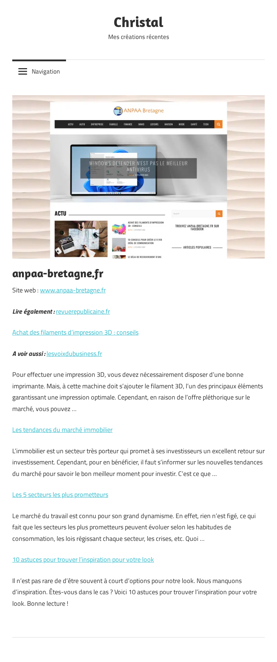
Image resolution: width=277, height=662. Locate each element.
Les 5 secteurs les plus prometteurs (60, 494)
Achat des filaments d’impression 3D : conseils (75, 332)
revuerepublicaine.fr (83, 311)
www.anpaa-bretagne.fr (73, 290)
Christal (138, 22)
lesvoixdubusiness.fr (74, 353)
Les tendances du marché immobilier (62, 429)
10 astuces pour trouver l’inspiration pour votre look (83, 559)
